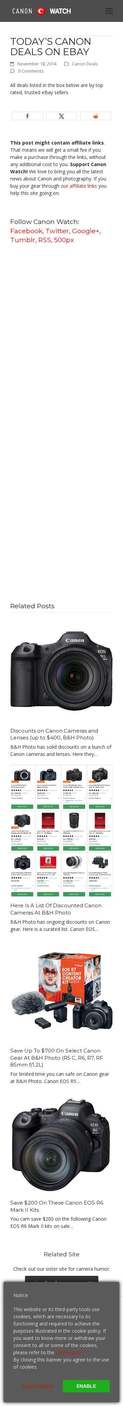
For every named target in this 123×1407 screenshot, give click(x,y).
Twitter (57, 231)
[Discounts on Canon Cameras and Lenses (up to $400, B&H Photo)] (61, 670)
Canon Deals (85, 64)
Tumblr (22, 240)
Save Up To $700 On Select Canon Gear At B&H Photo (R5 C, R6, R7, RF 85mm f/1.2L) (56, 1057)
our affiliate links (79, 186)
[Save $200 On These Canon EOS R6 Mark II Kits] (61, 1142)
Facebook (26, 231)
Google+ (85, 231)
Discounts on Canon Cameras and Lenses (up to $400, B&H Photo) (54, 734)
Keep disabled (37, 1386)
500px (64, 240)
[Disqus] (61, 337)
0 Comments (31, 71)
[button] (109, 11)
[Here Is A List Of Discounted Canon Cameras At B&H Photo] (61, 830)
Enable (86, 1386)
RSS (44, 240)
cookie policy (70, 1352)
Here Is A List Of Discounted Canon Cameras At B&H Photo (55, 909)
